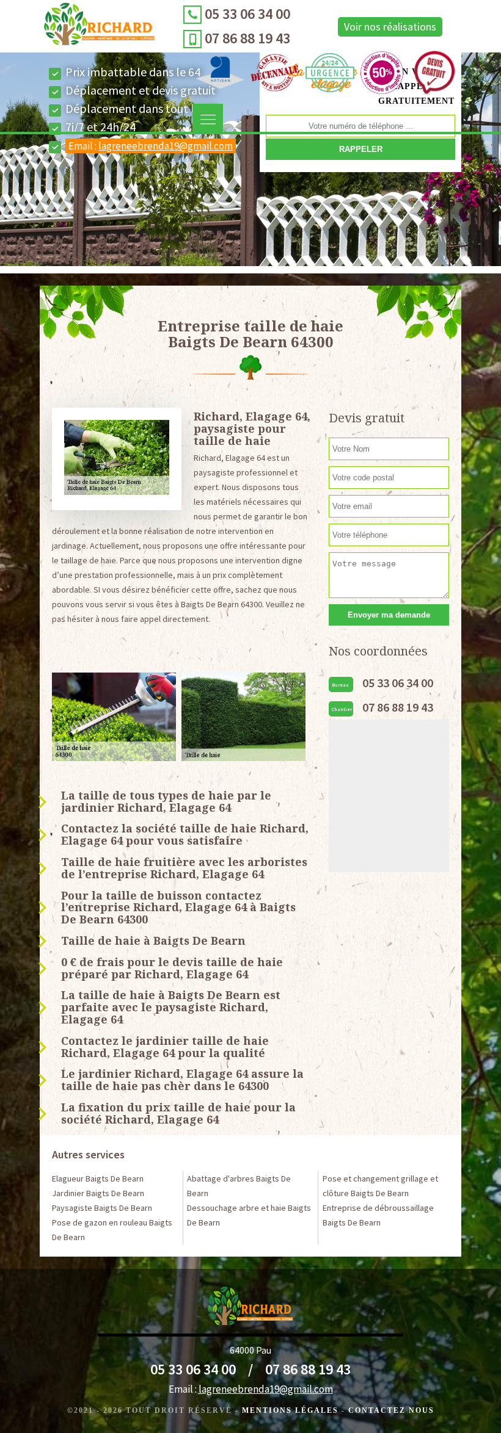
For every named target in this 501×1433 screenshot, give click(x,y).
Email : (150, 146)
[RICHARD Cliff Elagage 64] (99, 27)
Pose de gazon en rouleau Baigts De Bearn (112, 1230)
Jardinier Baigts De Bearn (98, 1193)
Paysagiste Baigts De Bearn (102, 1207)
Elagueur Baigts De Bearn (98, 1178)
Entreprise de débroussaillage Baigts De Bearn (378, 1215)
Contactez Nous (391, 1410)
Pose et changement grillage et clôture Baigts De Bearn (380, 1186)
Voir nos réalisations (390, 27)
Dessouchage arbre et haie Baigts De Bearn (249, 1215)
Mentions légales (290, 1410)
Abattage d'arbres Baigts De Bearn (239, 1186)
